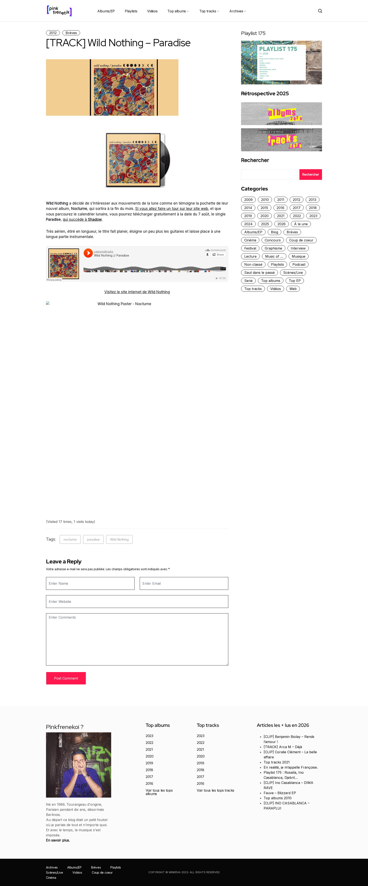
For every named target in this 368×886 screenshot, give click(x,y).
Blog (274, 232)
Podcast (298, 264)
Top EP (295, 280)
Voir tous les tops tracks (215, 790)
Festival (250, 248)
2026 (281, 224)
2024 (248, 224)
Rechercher (255, 160)
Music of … (274, 256)
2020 (264, 216)
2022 (297, 216)
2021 (281, 216)
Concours (273, 240)
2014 (248, 208)
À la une (301, 224)
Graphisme (273, 248)
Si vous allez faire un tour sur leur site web (171, 208)
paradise (93, 539)
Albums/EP (106, 11)
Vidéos (152, 11)
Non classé (253, 264)
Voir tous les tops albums (159, 792)
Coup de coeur (301, 240)
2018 (313, 208)
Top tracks (207, 11)
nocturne (70, 539)
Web (293, 289)
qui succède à (82, 219)
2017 (296, 208)
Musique (298, 256)
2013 (312, 200)
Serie (248, 280)
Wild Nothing (119, 539)
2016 (280, 208)
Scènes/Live (293, 272)
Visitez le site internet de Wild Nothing (137, 292)
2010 (265, 200)
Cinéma (250, 240)
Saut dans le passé (259, 272)
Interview (298, 248)
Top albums (176, 11)
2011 (280, 200)
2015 (264, 208)
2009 (248, 200)
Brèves (71, 33)
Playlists (131, 11)
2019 (248, 216)
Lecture (250, 256)
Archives (236, 11)
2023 (313, 216)
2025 (265, 224)
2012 (53, 33)
